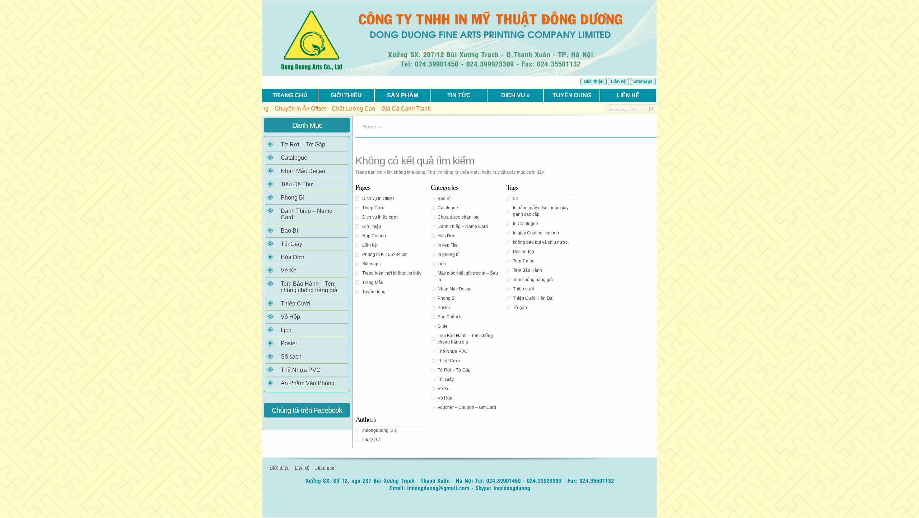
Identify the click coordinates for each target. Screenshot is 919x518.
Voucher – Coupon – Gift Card (467, 407)
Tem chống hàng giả (533, 279)
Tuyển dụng (374, 291)
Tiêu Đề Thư (297, 184)
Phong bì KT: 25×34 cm (384, 254)
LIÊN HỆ (628, 95)
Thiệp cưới (523, 288)
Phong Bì (447, 298)
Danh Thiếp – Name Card (463, 226)
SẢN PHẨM (402, 95)
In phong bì (449, 254)
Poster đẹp (523, 251)
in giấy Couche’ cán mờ (536, 232)
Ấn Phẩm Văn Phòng (308, 383)
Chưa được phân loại (459, 217)
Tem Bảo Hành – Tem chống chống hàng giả (465, 339)
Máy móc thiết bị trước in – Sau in (468, 276)
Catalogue (448, 207)
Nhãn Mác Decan (455, 288)
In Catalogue (525, 223)
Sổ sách (291, 357)
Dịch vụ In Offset (378, 198)
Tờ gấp (520, 307)
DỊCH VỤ (515, 95)
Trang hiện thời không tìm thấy (391, 273)
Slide (443, 326)
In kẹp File (448, 245)
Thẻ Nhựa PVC (452, 351)
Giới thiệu (593, 81)
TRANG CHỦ (290, 95)
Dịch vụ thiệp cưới (380, 217)
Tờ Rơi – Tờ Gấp (454, 370)
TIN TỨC (459, 95)
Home (369, 127)
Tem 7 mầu (524, 260)
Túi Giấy (446, 379)
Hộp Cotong (374, 235)
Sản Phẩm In (450, 316)
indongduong (375, 430)
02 (515, 198)
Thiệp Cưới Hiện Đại (533, 298)
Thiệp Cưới (373, 207)
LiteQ (367, 439)
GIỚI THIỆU (346, 95)
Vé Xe (443, 388)
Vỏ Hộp (445, 398)
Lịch (442, 263)
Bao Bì (444, 198)
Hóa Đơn (447, 235)
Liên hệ (618, 81)
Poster (444, 307)
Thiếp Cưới (296, 303)
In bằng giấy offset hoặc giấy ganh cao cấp (541, 211)
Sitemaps (643, 81)
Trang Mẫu (372, 282)
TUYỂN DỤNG (571, 95)
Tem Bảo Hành (527, 270)
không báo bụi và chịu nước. (541, 242)
